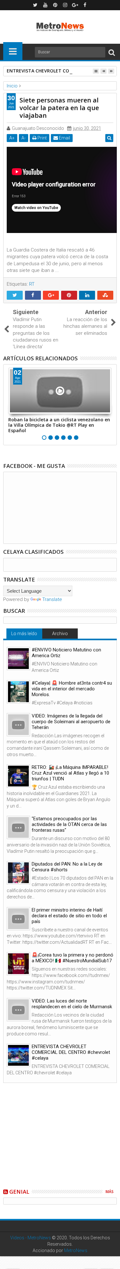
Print (41, 137)
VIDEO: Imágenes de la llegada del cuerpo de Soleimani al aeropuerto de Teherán (71, 721)
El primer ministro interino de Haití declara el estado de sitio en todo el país (69, 915)
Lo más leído (24, 633)
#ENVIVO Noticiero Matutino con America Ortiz (66, 652)
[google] (74, 5)
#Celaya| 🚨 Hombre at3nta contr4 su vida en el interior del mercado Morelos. (72, 688)
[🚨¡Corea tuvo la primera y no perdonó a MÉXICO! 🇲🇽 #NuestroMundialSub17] (18, 963)
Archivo (60, 633)
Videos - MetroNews (30, 1237)
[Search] (112, 52)
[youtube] (45, 5)
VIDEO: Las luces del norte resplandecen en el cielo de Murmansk (72, 1004)
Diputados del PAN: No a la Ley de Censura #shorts (67, 867)
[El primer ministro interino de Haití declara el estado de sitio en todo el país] (18, 918)
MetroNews (75, 1250)
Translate (52, 599)
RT (32, 284)
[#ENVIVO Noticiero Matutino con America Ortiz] (18, 658)
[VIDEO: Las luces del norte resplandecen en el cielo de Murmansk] (18, 1009)
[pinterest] (55, 5)
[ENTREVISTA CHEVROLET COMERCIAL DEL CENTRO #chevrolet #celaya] (18, 1055)
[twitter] (35, 5)
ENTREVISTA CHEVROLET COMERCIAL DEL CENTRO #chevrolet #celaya (71, 1052)
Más (110, 1191)
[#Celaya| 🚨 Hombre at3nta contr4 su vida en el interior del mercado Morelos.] (18, 691)
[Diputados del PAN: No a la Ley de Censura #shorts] (18, 872)
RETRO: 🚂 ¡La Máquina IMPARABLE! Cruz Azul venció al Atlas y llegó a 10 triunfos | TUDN (70, 773)
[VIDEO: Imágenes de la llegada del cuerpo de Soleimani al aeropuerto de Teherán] (18, 724)
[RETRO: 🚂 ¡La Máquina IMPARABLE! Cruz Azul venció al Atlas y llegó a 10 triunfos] (18, 776)
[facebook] (84, 5)
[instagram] (64, 5)
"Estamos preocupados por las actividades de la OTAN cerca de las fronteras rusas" (69, 824)
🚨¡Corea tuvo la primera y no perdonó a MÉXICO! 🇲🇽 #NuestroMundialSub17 (72, 958)
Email (64, 137)
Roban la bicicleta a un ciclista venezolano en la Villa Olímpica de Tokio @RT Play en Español (59, 425)
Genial (19, 1191)
